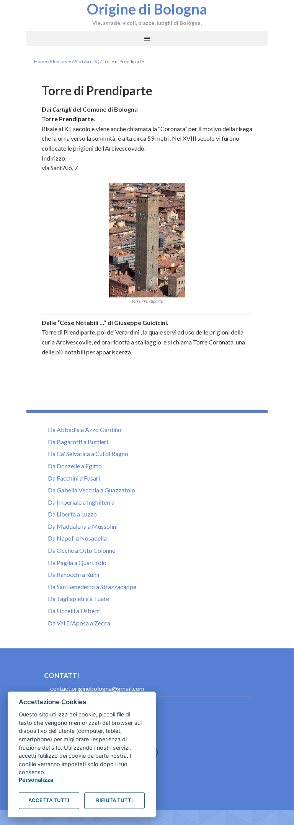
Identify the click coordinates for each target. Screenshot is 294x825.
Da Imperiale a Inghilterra (81, 502)
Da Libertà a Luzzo (72, 514)
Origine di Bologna (147, 9)
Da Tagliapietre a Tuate (78, 598)
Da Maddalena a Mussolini (83, 526)
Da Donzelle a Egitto (75, 465)
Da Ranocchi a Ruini (73, 574)
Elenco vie (60, 61)
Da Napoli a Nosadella (77, 538)
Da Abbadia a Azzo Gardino (84, 429)
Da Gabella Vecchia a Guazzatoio (91, 490)
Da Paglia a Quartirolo (77, 562)
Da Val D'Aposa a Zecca (79, 623)
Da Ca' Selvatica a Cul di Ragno (88, 453)
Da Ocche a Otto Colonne (81, 550)
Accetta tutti (48, 800)
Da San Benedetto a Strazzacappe (92, 586)
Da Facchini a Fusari (74, 478)
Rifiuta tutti (114, 800)
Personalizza (36, 779)
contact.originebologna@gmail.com (97, 688)
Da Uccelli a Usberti (74, 610)
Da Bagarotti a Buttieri (78, 441)
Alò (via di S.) (87, 61)
